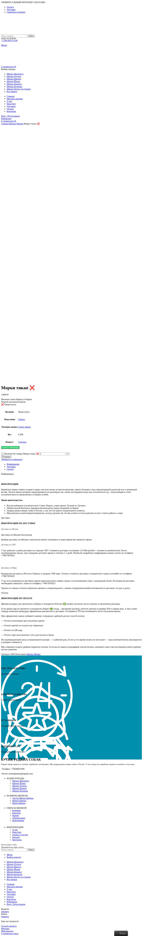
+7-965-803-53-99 (9, 40)
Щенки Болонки (20, 791)
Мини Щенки (18, 803)
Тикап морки (24, 427)
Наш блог (17, 832)
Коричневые (18, 820)
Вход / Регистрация (16, 904)
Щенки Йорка (19, 783)
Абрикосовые (18, 818)
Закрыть (5, 911)
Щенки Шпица (19, 788)
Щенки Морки (16, 124)
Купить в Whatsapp (10, 447)
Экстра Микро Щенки (23, 798)
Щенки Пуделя (19, 786)
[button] (10, 447)
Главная (5, 124)
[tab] (74, 464)
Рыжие (15, 815)
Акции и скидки (20, 835)
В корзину (6, 457)
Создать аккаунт (9, 926)
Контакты (17, 840)
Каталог (16, 837)
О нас (15, 830)
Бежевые (16, 810)
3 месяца (22, 442)
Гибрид (21, 419)
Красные (16, 813)
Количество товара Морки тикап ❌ (21, 454)
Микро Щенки (19, 801)
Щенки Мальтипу (20, 781)
